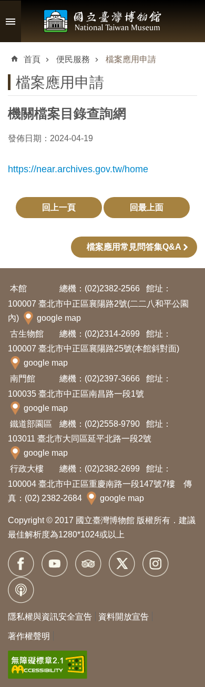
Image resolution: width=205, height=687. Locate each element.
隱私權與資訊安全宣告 (50, 616)
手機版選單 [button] (10, 21)
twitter (122, 564)
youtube (55, 564)
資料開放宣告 (123, 616)
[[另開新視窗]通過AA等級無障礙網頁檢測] (47, 665)
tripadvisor (88, 564)
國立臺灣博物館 (102, 21)
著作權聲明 (29, 636)
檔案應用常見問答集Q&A (134, 246)
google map (59, 317)
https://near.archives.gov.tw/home (78, 169)
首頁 (32, 59)
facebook (21, 564)
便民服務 (73, 59)
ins (155, 564)
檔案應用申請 (131, 59)
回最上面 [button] (146, 207)
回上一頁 (59, 207)
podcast (21, 590)
